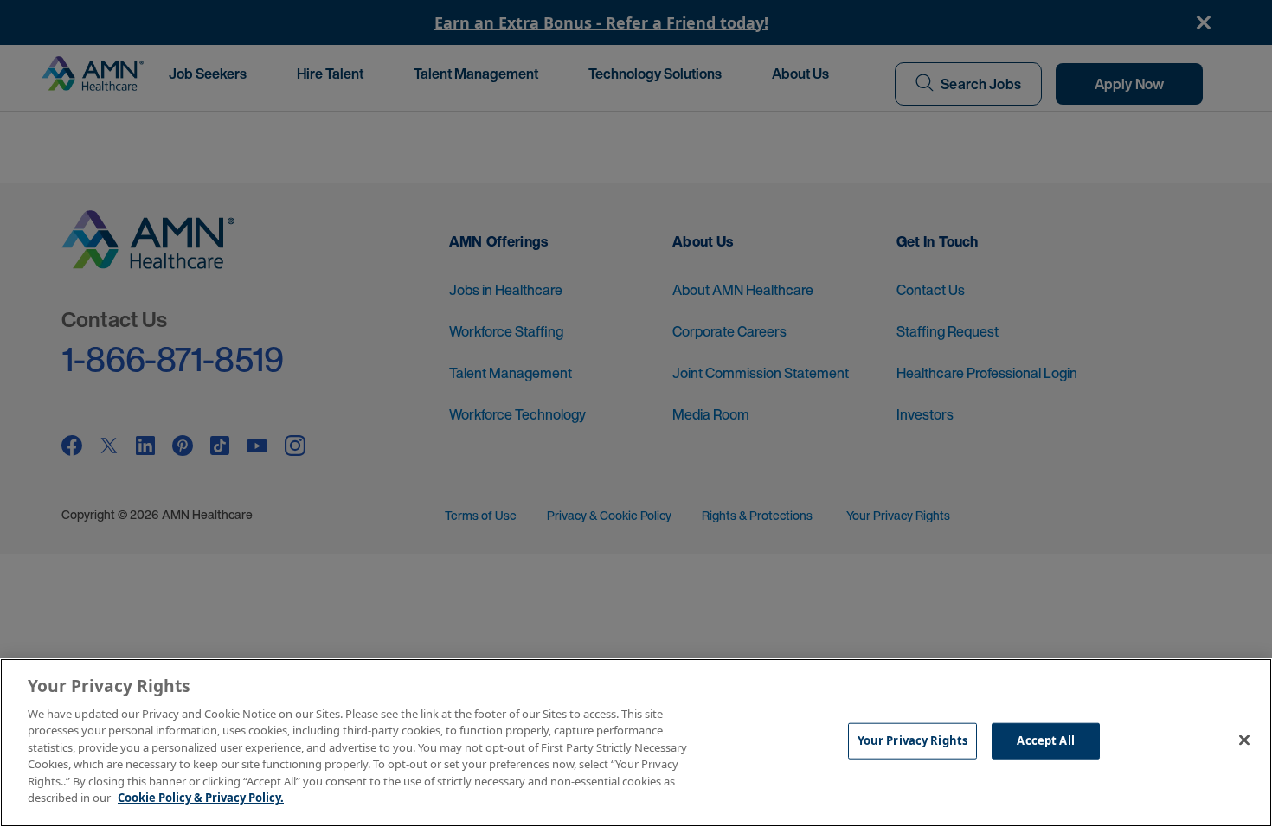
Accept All (1045, 740)
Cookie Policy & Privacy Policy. (201, 797)
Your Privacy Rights (912, 740)
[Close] (1244, 740)
